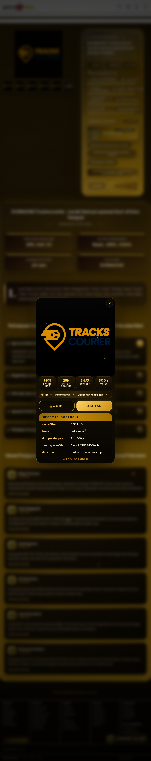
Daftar (94, 406)
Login (57, 406)
